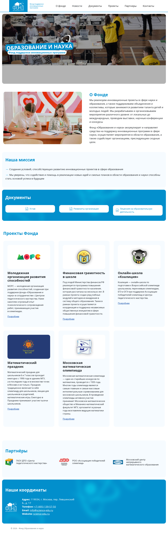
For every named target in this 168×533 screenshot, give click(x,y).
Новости (77, 5)
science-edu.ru (41, 513)
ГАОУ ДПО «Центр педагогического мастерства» (31, 462)
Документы (95, 5)
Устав (32, 208)
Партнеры (130, 5)
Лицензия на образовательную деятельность (136, 210)
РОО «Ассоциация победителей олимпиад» (88, 462)
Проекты (113, 5)
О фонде (61, 5)
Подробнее (13, 316)
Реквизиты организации (86, 208)
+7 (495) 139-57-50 (45, 506)
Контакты (148, 5)
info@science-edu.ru (41, 510)
